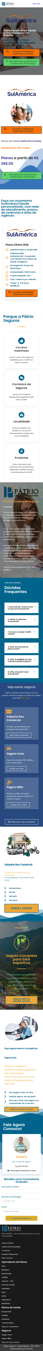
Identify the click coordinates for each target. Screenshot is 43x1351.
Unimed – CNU (7, 1281)
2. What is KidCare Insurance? (17, 620)
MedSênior (6, 1303)
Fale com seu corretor (11, 1342)
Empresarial (6, 1311)
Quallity (5, 1277)
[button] (21, 608)
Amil (3, 1266)
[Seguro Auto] (9, 748)
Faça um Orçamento (10, 1326)
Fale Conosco (7, 1258)
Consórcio (6, 1250)
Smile (4, 1296)
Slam (4, 1292)
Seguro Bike (15, 787)
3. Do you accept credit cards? (19, 632)
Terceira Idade (8, 1323)
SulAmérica (6, 1300)
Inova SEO (29, 1349)
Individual (5, 1319)
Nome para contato (10, 1187)
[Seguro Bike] (9, 782)
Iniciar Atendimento (21, 1218)
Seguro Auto (15, 754)
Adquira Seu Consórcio (15, 718)
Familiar (5, 1315)
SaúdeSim (6, 1288)
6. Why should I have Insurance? (18, 672)
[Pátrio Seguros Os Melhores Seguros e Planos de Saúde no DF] (8, 4)
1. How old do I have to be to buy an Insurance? (20, 607)
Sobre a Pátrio (7, 1243)
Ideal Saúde (6, 1273)
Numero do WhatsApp (11, 1197)
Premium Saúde (8, 1285)
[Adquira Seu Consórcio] (9, 711)
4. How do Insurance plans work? (18, 647)
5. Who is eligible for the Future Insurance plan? (20, 660)
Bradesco (5, 1270)
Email (4, 1207)
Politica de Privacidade (11, 1247)
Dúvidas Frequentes (10, 1254)
